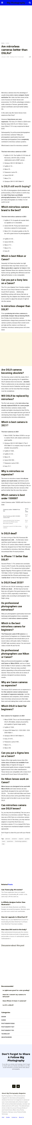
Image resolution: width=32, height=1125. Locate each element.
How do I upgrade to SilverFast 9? (14, 917)
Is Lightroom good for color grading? (16, 990)
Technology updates (21, 841)
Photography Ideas (8, 1023)
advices (7, 838)
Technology (5, 1034)
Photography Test (7, 1027)
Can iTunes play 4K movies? (12, 890)
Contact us (14, 1117)
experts (21, 838)
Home (2, 43)
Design (3, 1016)
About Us (21, 1117)
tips (3, 844)
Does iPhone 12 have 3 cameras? (14, 1001)
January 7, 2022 (5, 57)
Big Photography (16, 3)
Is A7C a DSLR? (8, 1005)
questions (10, 841)
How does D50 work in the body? (14, 929)
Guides (7, 43)
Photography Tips (7, 1030)
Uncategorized (6, 1037)
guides (27, 838)
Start (3, 1117)
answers (14, 838)
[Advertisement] (16, 23)
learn (3, 841)
